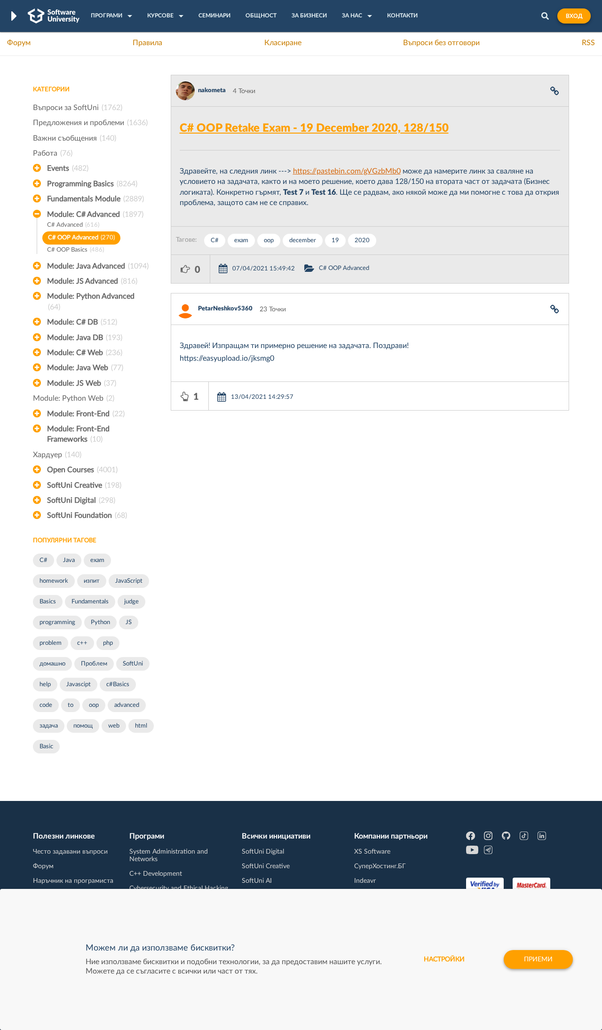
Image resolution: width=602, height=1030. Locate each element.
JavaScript (129, 581)
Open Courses (82, 470)
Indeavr (365, 881)
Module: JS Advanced (92, 281)
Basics (48, 602)
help (45, 684)
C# (44, 560)
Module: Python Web (73, 398)
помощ (83, 726)
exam (97, 560)
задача (49, 726)
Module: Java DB (84, 337)
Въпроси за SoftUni (77, 107)
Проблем (94, 664)
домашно (52, 664)
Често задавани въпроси (70, 851)
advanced (126, 705)
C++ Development (155, 874)
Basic (46, 747)
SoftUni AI (257, 881)
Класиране (282, 43)
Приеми (538, 959)
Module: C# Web (84, 353)
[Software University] (53, 16)
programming (57, 622)
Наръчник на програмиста (73, 881)
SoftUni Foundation (87, 515)
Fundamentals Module (95, 199)
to (70, 705)
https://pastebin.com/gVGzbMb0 (347, 171)
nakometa (212, 90)
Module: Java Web (85, 368)
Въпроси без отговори (441, 43)
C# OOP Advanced (81, 238)
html (141, 726)
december (302, 241)
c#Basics (117, 684)
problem (51, 643)
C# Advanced (73, 225)
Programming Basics (92, 184)
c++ (82, 643)
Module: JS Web (81, 383)
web (113, 726)
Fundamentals (90, 602)
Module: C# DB (82, 322)
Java (69, 560)
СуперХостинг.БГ (380, 866)
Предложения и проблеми (90, 123)
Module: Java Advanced (98, 266)
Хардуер (57, 455)
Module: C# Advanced (95, 214)
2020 (362, 241)
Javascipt (78, 684)
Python (100, 622)
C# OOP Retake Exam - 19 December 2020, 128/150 (314, 128)
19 (335, 241)
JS (129, 622)
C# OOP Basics (75, 250)
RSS (588, 43)
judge (131, 602)
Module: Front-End (86, 414)
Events (67, 168)
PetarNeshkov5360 (225, 309)
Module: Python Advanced (91, 301)
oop (94, 705)
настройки (444, 959)
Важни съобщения (74, 138)
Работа (52, 153)
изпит (92, 581)
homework (54, 581)
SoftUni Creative (84, 485)
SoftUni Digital (81, 500)
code (46, 705)
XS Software (372, 851)
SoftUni (133, 664)
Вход (574, 16)
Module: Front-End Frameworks (78, 434)
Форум (19, 43)
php (108, 643)
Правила (147, 43)
